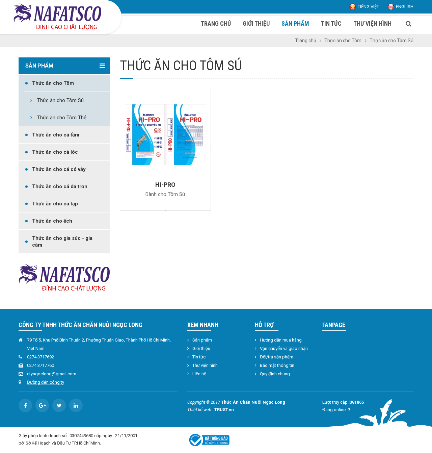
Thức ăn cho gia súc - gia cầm (62, 241)
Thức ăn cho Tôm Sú (60, 100)
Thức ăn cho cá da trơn (59, 186)
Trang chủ (305, 40)
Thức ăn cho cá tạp (55, 204)
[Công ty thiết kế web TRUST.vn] (57, 16)
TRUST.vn (224, 409)
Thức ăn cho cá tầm (55, 135)
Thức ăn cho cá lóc (55, 152)
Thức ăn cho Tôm (342, 40)
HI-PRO (165, 184)
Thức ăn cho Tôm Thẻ (61, 118)
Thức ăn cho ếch (52, 221)
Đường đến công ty (45, 382)
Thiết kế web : (200, 409)
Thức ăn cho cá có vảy (59, 169)
